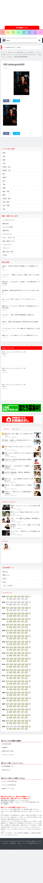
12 (25, 604)
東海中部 (13, 32)
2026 (3, 596)
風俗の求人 (6, 224)
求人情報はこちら (22, 28)
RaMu (4, 582)
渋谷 (4, 156)
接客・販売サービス (9, 241)
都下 (4, 174)
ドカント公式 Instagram (9, 785)
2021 (3, 625)
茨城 (4, 188)
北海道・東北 (7, 198)
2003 (3, 726)
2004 (3, 721)
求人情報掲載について (8, 766)
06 (26, 596)
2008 (3, 698)
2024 (3, 608)
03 (14, 596)
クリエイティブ (7, 245)
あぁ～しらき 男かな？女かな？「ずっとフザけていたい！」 (19, 299)
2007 (3, 704)
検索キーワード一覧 (8, 788)
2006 (3, 709)
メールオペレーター (9, 220)
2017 (3, 647)
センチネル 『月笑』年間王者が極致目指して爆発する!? (18, 315)
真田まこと (6, 575)
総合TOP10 (15, 429)
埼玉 (4, 181)
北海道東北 (24, 32)
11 (21, 616)
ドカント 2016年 (8, 586)
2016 (3, 653)
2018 (3, 642)
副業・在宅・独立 (8, 252)
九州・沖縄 (6, 205)
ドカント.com (30, 841)
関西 (19, 32)
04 (18, 596)
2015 (3, 659)
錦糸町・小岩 (7, 170)
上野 (4, 163)
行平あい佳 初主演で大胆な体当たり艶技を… (19, 459)
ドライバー (6, 248)
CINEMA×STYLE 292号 (13, 47)
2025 (3, 602)
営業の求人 (6, 230)
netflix (4, 579)
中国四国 (29, 32)
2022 (3, 619)
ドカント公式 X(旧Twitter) (9, 781)
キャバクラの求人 (8, 227)
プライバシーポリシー (8, 755)
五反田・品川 (7, 167)
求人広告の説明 (6, 744)
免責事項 (4, 747)
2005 (3, 715)
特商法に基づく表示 (8, 751)
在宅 (4, 209)
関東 (8, 32)
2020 (3, 630)
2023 (3, 613)
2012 (3, 676)
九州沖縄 (35, 32)
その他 (5, 255)
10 (17, 616)
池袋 (4, 160)
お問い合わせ (6, 770)
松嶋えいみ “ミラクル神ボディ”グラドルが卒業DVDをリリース (20, 335)
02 (10, 596)
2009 (3, 693)
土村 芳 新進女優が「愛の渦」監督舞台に (18, 472)
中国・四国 (6, 202)
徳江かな (5, 571)
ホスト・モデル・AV (9, 237)
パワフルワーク (7, 234)
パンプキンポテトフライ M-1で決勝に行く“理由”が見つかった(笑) (21, 328)
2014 (3, 664)
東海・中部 (6, 191)
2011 (3, 681)
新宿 (4, 153)
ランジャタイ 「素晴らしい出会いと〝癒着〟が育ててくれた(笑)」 (21, 275)
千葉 (4, 184)
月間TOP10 (6, 429)
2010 (3, 687)
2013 (3, 670)
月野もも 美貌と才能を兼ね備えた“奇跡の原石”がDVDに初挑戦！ (20, 321)
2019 (3, 636)
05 (22, 596)
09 (14, 616)
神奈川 (5, 177)
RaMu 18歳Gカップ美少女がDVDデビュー (18, 440)
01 (6, 596)
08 (10, 616)
